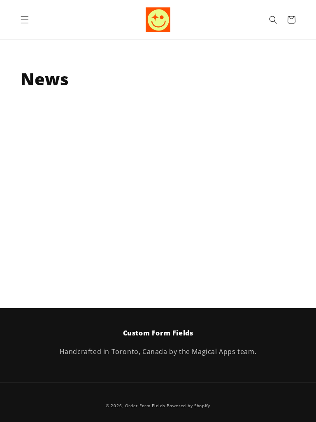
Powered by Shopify (188, 405)
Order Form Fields (145, 405)
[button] (25, 20)
